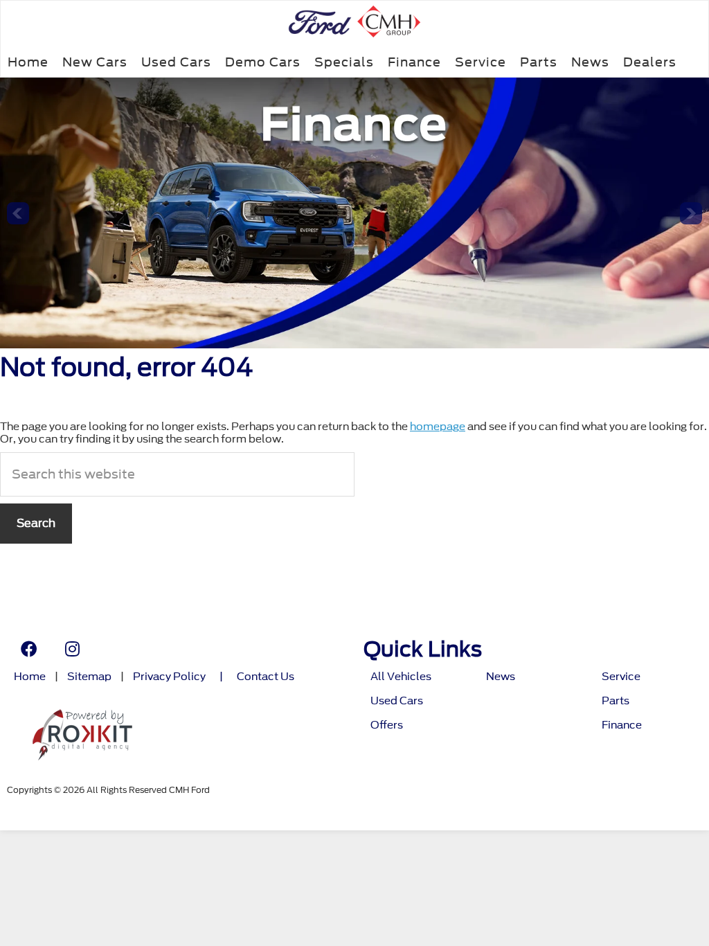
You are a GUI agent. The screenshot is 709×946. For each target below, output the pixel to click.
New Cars (94, 62)
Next (691, 213)
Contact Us (265, 677)
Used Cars (176, 62)
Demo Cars (262, 62)
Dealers (649, 62)
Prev (18, 213)
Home (28, 62)
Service (480, 62)
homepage (437, 426)
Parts (538, 62)
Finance (414, 62)
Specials (344, 62)
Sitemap (89, 677)
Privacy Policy (169, 677)
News (590, 62)
